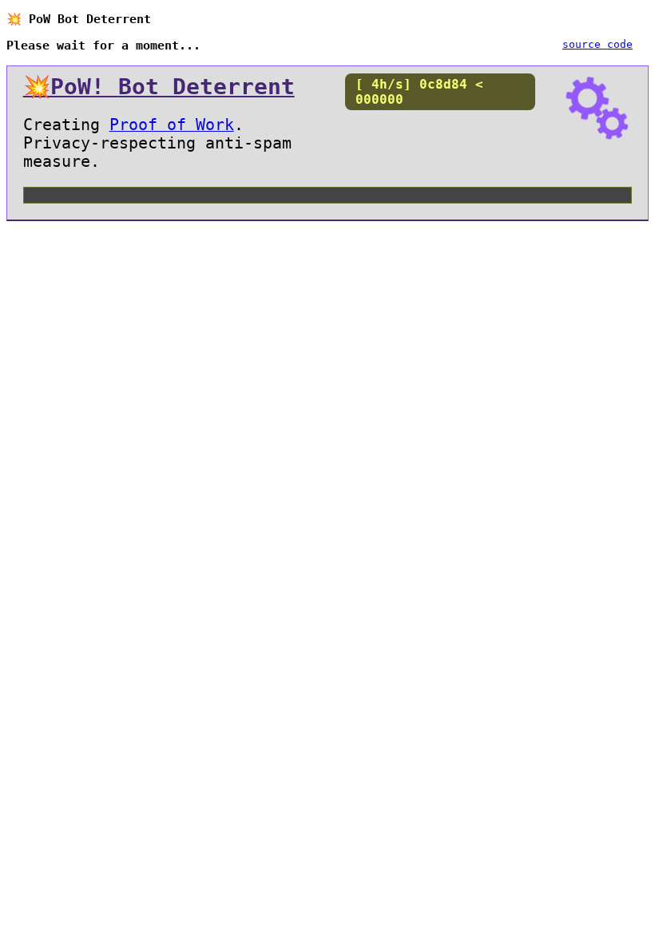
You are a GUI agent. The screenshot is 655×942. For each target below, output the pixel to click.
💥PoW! (159, 86)
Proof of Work (171, 125)
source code (597, 44)
